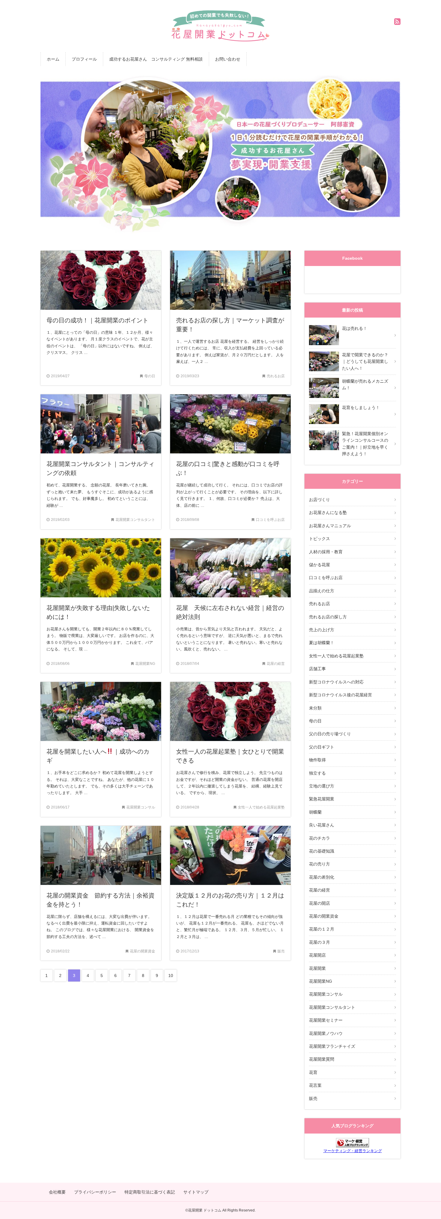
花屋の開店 (319, 903)
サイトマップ (195, 1192)
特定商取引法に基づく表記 (149, 1192)
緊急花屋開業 (321, 798)
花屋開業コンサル (326, 994)
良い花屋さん (321, 825)
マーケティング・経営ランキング (352, 1151)
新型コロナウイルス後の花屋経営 (340, 694)
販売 (313, 1098)
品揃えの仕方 (321, 590)
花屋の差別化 (321, 877)
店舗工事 (317, 668)
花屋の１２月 (321, 929)
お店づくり (319, 499)
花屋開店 (317, 955)
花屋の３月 (319, 942)
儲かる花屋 (319, 564)
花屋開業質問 (321, 1059)
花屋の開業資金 (323, 916)
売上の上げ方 (321, 629)
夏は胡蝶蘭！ (321, 642)
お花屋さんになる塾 (328, 512)
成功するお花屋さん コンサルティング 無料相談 (156, 59)
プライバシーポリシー (95, 1192)
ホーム (53, 59)
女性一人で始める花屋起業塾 (336, 655)
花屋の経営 (319, 890)
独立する (317, 773)
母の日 (315, 721)
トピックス (319, 538)
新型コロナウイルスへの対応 (336, 682)
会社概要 (57, 1192)
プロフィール (84, 59)
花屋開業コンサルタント (332, 1007)
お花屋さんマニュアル (330, 525)
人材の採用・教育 (326, 551)
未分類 (315, 708)
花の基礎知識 (321, 851)
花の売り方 (319, 864)
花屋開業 (317, 968)
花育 (313, 1072)
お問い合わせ (227, 59)
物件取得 (317, 759)
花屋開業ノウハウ (326, 1033)
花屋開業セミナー (326, 1020)
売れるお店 (319, 603)
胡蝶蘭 (315, 812)
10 (170, 975)
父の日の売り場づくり (330, 733)
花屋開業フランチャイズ (332, 1046)
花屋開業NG (320, 981)
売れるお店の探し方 (328, 616)
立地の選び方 (321, 786)
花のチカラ (319, 838)
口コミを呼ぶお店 (326, 577)
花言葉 (315, 1085)
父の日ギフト (321, 747)
